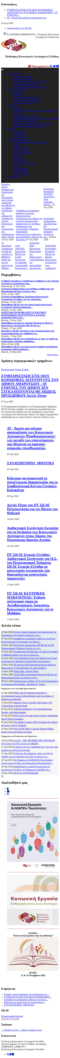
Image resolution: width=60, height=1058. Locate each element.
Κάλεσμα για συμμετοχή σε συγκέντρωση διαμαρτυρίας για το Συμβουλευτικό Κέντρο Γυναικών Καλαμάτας (32, 484)
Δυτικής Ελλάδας (21, 150)
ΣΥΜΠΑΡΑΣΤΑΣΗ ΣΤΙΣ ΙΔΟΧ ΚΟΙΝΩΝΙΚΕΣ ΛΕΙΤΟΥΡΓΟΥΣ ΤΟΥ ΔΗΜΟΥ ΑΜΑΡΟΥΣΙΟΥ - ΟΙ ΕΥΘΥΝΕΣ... (32, 12)
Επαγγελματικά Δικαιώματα (26, 97)
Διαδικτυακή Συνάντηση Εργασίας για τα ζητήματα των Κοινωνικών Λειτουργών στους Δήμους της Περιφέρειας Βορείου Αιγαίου (32, 534)
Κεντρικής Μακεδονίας (23, 163)
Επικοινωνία (13, 176)
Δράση (10, 129)
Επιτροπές (17, 108)
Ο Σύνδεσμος (13, 74)
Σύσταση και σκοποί (22, 76)
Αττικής (16, 145)
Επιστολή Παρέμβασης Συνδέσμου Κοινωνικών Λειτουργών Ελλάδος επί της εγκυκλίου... (24, 298)
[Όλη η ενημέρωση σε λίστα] (51, 66)
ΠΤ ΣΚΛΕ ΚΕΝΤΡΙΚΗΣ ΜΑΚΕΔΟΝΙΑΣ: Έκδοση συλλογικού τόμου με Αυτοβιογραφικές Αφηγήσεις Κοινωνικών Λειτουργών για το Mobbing (30, 603)
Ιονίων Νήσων (19, 160)
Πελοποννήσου (20, 171)
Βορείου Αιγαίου (21, 147)
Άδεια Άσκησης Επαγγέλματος (27, 100)
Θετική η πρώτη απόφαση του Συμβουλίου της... (26, 994)
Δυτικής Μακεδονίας (22, 153)
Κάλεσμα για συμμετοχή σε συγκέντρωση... (24, 1002)
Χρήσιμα (11, 105)
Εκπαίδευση (18, 95)
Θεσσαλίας (18, 158)
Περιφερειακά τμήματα (18, 139)
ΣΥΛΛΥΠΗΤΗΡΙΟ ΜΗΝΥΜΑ (30, 463)
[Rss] (8, 1054)
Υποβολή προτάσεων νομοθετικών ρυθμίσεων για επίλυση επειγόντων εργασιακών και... (30, 282)
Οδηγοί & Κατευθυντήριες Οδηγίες (29, 126)
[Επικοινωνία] (13, 1054)
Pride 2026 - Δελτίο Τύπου (26, 671)
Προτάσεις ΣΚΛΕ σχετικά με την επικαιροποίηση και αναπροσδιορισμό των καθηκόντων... (27, 332)
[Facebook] (11, 1054)
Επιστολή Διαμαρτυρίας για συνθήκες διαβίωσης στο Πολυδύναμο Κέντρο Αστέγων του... (27, 290)
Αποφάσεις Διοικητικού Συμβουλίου (30, 82)
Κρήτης (16, 166)
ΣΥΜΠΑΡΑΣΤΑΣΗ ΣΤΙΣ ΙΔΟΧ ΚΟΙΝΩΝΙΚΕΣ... (28, 997)
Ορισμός (17, 92)
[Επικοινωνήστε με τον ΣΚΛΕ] (57, 66)
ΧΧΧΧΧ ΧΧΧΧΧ (10, 1019)
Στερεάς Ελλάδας (21, 174)
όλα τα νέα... (53, 354)
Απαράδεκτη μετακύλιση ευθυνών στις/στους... (26, 999)
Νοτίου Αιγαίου (20, 168)
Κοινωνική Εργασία (16, 89)
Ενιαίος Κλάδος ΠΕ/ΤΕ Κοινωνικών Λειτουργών (36, 118)
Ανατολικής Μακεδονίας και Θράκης (30, 142)
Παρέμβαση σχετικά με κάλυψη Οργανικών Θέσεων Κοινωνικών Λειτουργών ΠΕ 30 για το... (27, 324)
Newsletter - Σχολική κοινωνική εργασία (31, 124)
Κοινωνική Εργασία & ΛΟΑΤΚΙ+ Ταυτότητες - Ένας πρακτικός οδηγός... (49, 197)
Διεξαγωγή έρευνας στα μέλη (26, 116)
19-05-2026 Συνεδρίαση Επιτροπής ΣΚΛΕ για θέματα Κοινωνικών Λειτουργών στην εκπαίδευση (51, 256)
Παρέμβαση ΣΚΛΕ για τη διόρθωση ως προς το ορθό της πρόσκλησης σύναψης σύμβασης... (29, 340)
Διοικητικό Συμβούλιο (23, 79)
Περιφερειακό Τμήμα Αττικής (15, 369)
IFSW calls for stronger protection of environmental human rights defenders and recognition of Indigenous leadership (27, 696)
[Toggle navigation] (2, 69)
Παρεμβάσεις (19, 131)
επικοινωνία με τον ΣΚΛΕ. (19, 28)
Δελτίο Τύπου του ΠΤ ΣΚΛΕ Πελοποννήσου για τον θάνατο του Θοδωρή (32, 509)
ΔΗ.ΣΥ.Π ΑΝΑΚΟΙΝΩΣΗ (25, 773)
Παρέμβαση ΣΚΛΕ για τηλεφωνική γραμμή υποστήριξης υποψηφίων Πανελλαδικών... (29, 348)
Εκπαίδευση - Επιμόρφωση (25, 121)
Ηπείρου (17, 155)
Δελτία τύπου (19, 137)
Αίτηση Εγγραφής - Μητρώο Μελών (30, 87)
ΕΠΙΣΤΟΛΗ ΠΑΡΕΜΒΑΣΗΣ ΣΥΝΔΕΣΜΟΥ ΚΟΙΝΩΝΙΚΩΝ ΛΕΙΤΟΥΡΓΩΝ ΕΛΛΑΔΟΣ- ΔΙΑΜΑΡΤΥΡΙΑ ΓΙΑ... (23, 315)
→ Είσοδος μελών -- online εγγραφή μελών (21, 1030)
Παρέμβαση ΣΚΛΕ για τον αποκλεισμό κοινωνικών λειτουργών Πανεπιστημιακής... (26, 305)
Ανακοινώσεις (19, 134)
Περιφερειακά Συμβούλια (25, 84)
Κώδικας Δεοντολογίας (23, 103)
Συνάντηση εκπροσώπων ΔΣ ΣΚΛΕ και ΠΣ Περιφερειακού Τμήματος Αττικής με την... (51, 227)
